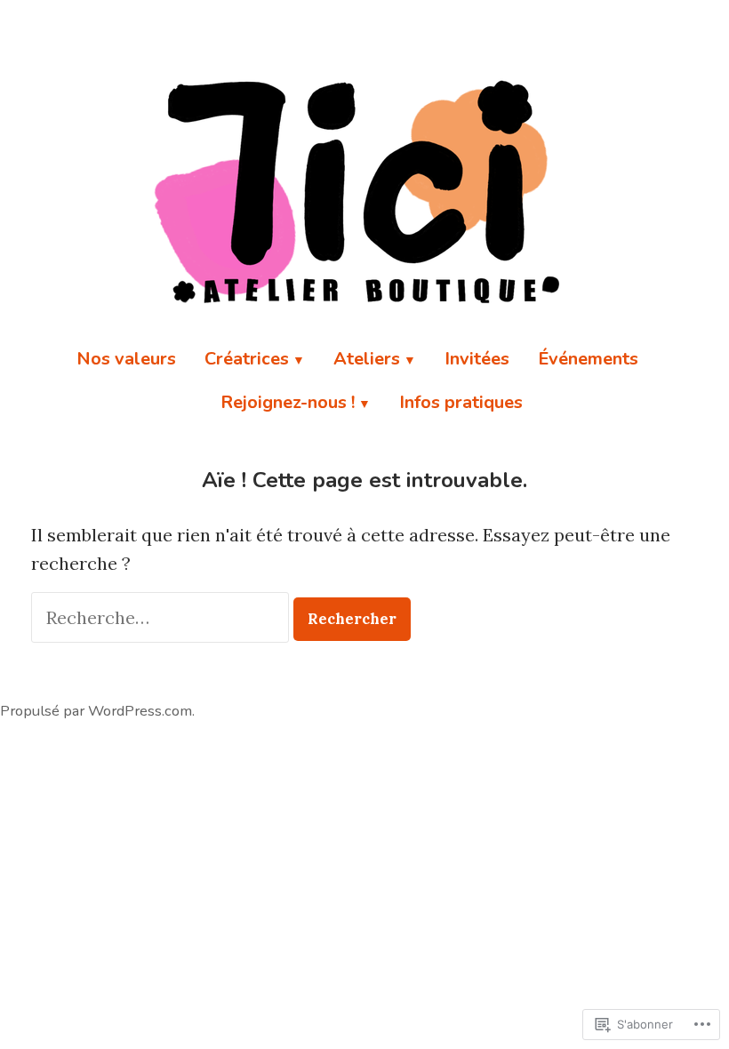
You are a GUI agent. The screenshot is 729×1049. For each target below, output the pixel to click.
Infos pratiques (461, 402)
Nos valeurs (126, 359)
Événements (588, 359)
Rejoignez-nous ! (287, 402)
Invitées (477, 359)
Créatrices (246, 359)
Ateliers (366, 359)
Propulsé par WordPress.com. (97, 711)
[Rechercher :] (162, 617)
